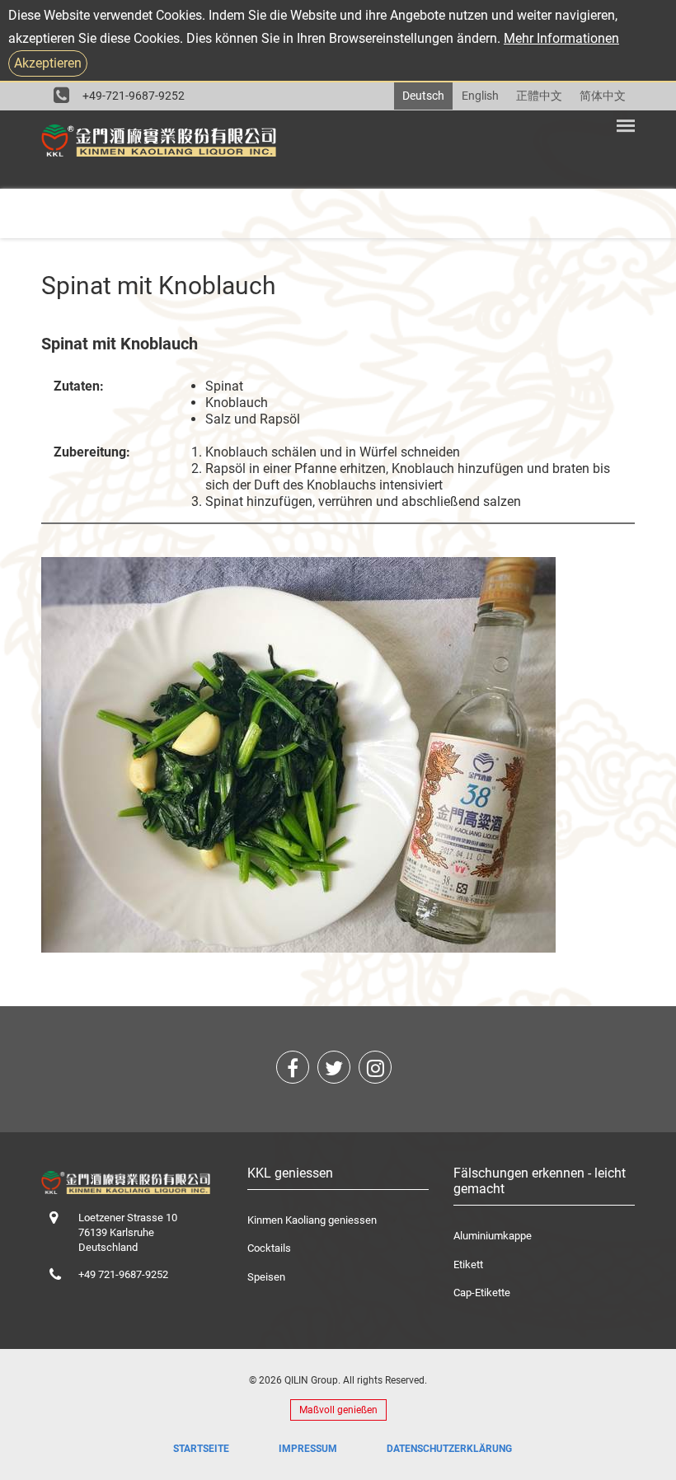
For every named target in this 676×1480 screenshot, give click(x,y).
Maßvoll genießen (338, 1410)
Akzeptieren (48, 63)
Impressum (308, 1448)
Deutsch (423, 95)
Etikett (468, 1264)
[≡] (626, 130)
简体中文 (603, 95)
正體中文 (539, 95)
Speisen (266, 1277)
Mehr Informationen (561, 38)
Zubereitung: (92, 452)
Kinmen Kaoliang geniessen (312, 1220)
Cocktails (269, 1248)
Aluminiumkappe (492, 1235)
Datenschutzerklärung (449, 1448)
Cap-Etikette (481, 1292)
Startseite (201, 1448)
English (480, 95)
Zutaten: (79, 386)
